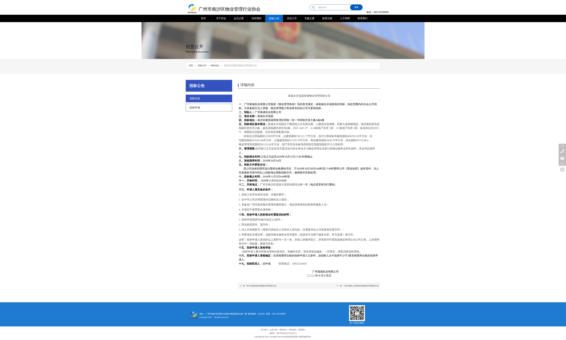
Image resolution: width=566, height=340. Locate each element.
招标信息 (215, 65)
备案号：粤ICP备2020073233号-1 (283, 333)
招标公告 (202, 65)
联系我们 (301, 330)
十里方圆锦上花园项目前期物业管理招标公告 (361, 286)
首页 (191, 65)
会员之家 (273, 330)
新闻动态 (283, 330)
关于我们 (264, 330)
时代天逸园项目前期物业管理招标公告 (261, 286)
